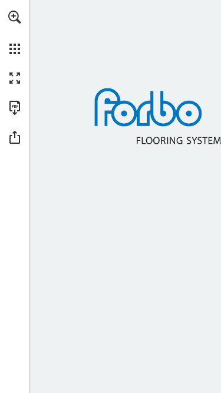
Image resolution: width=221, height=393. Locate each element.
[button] (14, 17)
